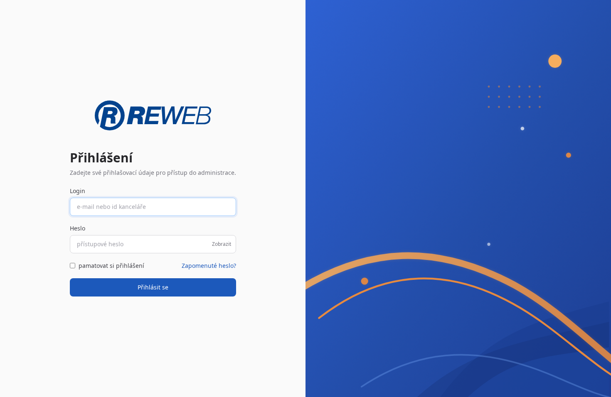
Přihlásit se (153, 287)
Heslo (77, 228)
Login (77, 191)
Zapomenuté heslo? (209, 266)
